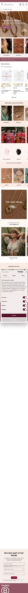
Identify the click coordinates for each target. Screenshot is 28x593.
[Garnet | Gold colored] (8, 84)
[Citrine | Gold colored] (10, 84)
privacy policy (13, 290)
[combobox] (14, 9)
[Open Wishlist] (23, 4)
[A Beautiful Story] (10, 4)
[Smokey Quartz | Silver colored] (22, 86)
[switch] (25, 301)
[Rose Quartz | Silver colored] (20, 86)
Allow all (14, 315)
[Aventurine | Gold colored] (2, 84)
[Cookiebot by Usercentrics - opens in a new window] (17, 272)
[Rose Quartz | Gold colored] (6, 86)
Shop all (14, 97)
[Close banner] (26, 271)
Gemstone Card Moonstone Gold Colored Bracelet (18, 91)
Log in (20, 4)
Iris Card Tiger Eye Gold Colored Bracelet (6, 91)
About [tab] (23, 275)
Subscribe (14, 577)
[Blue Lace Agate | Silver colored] (2, 88)
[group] (14, 243)
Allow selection (14, 319)
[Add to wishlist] (10, 71)
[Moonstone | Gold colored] (4, 86)
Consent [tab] (5, 275)
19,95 (2, 93)
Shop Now (14, 207)
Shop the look (13, 257)
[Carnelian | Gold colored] (6, 84)
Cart (26, 5)
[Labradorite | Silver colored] (8, 86)
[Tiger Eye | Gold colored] (2, 86)
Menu (2, 5)
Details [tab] (14, 275)
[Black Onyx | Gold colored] (4, 84)
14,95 (14, 93)
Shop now (6, 31)
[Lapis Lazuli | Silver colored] (10, 86)
